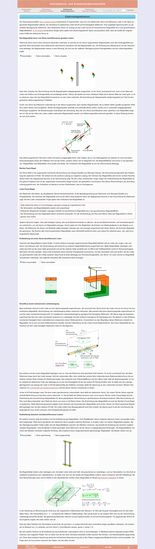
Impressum (84, 547)
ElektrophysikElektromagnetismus (67, 10)
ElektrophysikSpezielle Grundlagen (89, 10)
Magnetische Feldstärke (107, 478)
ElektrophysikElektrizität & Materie (46, 10)
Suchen (130, 10)
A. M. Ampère (38, 31)
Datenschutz (58, 547)
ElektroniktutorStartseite (26, 10)
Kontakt (108, 547)
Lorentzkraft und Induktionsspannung (44, 388)
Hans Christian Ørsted (47, 22)
